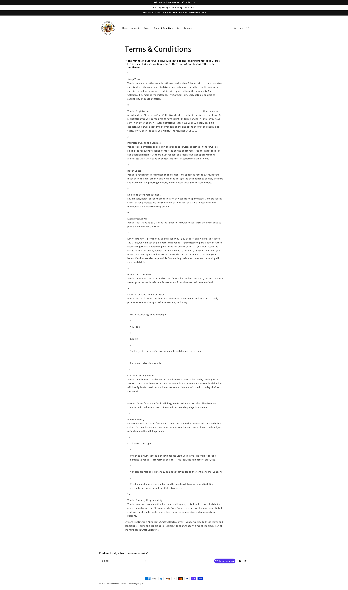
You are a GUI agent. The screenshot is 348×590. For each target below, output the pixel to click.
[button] (235, 28)
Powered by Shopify (136, 584)
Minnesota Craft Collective (117, 584)
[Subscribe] (145, 561)
